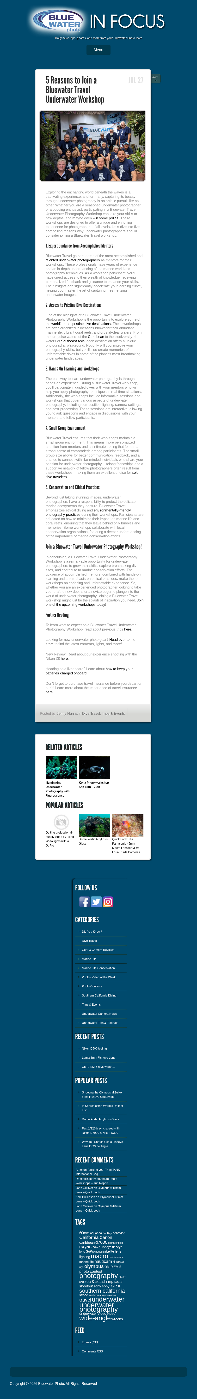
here (127, 629)
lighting (84, 1257)
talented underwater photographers (73, 260)
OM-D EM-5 (113, 1267)
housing (100, 1251)
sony (97, 1286)
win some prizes (105, 218)
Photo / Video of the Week (99, 977)
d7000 (101, 1242)
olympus (94, 1266)
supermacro (109, 1295)
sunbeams (95, 1295)
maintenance (116, 1257)
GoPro (90, 1251)
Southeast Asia (73, 341)
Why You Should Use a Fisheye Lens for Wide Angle (102, 1144)
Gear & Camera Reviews (98, 950)
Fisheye (105, 1247)
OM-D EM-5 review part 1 (98, 1067)
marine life (86, 1262)
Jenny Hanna (67, 713)
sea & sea (93, 1281)
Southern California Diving (99, 995)
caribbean (87, 1242)
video (111, 1313)
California (89, 1237)
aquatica (96, 1233)
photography (98, 1275)
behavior (118, 1233)
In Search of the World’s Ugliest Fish (102, 1108)
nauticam (103, 1261)
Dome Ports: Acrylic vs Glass (100, 1119)
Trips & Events (113, 713)
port (81, 1281)
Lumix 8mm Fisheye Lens (98, 1057)
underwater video (92, 1313)
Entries (90, 1342)
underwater (108, 1299)
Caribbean (96, 337)
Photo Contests (92, 986)
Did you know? (89, 1247)
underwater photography (98, 1307)
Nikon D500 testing (94, 1048)
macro (99, 1256)
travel (85, 1300)
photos (123, 1277)
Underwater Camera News (99, 1013)
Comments (92, 1351)
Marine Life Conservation (98, 968)
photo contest (90, 1271)
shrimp (107, 1282)
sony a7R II (111, 1286)
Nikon (117, 1262)
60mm (84, 1233)
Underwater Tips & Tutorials (100, 1023)
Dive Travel (91, 713)
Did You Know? (92, 931)
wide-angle (95, 1318)
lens (118, 1251)
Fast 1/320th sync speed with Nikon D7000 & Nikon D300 (101, 1131)
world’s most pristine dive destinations (81, 324)
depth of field (115, 1242)
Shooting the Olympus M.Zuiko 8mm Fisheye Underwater (102, 1095)
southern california (102, 1291)
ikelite (109, 1251)
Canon (105, 1237)
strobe (83, 1295)
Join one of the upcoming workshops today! (94, 602)
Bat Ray (107, 1233)
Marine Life (89, 959)
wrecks (117, 1319)
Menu (98, 50)
